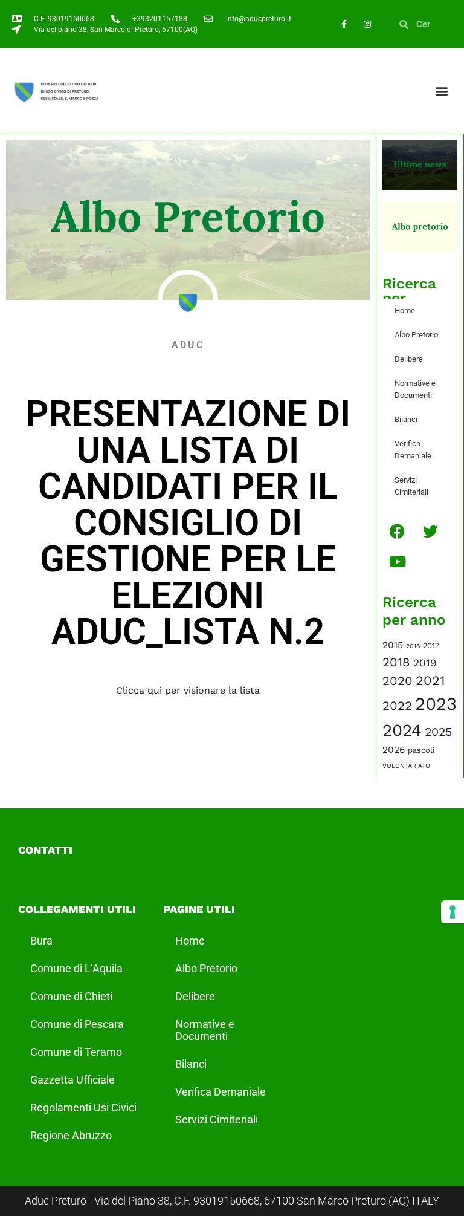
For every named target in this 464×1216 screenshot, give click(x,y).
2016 (413, 646)
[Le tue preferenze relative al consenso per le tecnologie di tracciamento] (452, 911)
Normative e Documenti (415, 389)
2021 (430, 680)
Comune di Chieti (71, 996)
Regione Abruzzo (71, 1135)
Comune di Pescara (77, 1024)
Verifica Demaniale (413, 449)
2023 (436, 704)
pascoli (421, 750)
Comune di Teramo (76, 1051)
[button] (442, 91)
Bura (41, 940)
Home (405, 310)
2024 (402, 730)
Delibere (409, 358)
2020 (397, 681)
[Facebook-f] (343, 24)
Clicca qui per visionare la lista (188, 690)
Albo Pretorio (416, 334)
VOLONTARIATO (406, 766)
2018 (396, 662)
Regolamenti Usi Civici (83, 1107)
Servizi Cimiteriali (411, 485)
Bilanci (406, 419)
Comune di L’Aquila (76, 968)
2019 (425, 663)
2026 (393, 749)
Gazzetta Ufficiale (72, 1079)
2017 (431, 645)
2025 (438, 732)
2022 (397, 705)
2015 (392, 645)
